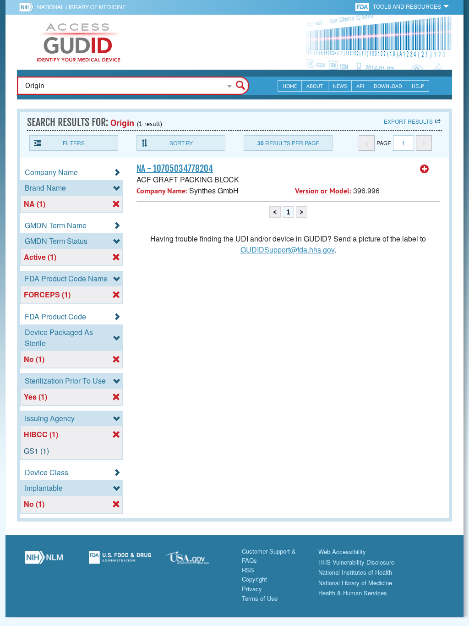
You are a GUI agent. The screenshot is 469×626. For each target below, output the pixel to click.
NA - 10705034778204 (174, 168)
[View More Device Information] (424, 169)
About (314, 85)
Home (290, 85)
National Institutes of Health (355, 572)
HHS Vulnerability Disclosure (356, 562)
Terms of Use (260, 598)
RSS (248, 570)
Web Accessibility (342, 551)
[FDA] (363, 6)
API (360, 85)
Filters (74, 143)
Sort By (181, 143)
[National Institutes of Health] (28, 6)
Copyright (254, 579)
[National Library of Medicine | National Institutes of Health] (43, 561)
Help (418, 85)
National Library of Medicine (81, 7)
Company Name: (161, 191)
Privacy (252, 588)
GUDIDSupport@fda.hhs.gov (287, 249)
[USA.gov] (196, 561)
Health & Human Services (352, 592)
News (340, 85)
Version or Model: (323, 191)
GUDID (79, 42)
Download (388, 85)
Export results (408, 121)
